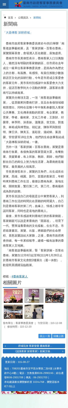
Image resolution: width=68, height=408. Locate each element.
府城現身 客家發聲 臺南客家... (35, 345)
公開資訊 (23, 17)
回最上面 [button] (58, 336)
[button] (13, 296)
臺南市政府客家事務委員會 (38, 4)
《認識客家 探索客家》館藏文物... (33, 351)
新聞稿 (37, 17)
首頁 (10, 17)
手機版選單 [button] (4, 4)
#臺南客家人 (20, 276)
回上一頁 (45, 336)
